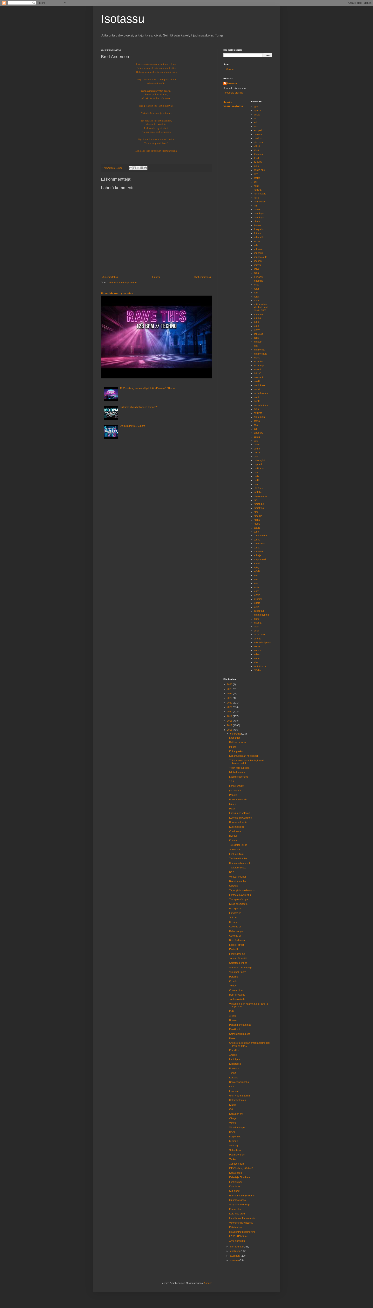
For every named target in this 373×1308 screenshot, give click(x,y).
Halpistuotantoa (237, 1100)
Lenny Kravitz (236, 786)
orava (257, 421)
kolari (257, 288)
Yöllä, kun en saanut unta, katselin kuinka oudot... (247, 762)
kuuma (257, 318)
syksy (257, 567)
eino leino (259, 142)
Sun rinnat (234, 1191)
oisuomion (259, 417)
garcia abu (259, 170)
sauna (257, 539)
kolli (256, 292)
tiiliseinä (258, 599)
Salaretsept (235, 1150)
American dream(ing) (240, 967)
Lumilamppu (235, 1182)
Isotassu (122, 18)
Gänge (232, 1118)
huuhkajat (259, 217)
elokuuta (234, 1260)
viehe (257, 658)
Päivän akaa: (236, 1227)
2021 (230, 707)
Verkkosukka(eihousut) (241, 1222)
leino (256, 326)
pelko (257, 444)
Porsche (233, 976)
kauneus (258, 253)
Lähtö (232, 1086)
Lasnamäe (235, 737)
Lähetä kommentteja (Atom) (122, 282)
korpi (256, 296)
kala (256, 245)
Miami (232, 804)
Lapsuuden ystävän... (240, 813)
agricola (258, 110)
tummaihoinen (261, 614)
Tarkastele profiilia (233, 92)
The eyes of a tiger (239, 899)
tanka (257, 587)
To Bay (232, 985)
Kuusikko (234, 1050)
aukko (257, 122)
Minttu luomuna (237, 772)
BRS (231, 872)
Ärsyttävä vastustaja (239, 1204)
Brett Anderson (237, 940)
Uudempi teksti (110, 277)
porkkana (259, 468)
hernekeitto (260, 201)
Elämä (232, 1104)
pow (256, 472)
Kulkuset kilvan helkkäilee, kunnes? (139, 407)
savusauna (259, 543)
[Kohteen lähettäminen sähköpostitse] (131, 168)
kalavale (258, 249)
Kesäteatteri (235, 1173)
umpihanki (259, 634)
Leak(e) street (236, 945)
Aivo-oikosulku (237, 1241)
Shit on (233, 917)
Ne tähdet (234, 922)
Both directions (237, 994)
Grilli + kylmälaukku (239, 1095)
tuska (256, 619)
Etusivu (156, 277)
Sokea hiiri (235, 849)
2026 (230, 684)
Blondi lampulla (237, 881)
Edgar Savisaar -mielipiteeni (244, 756)
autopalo (258, 130)
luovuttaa (258, 361)
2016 (230, 730)
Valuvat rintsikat (237, 876)
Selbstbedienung (238, 963)
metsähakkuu (261, 393)
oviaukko (258, 432)
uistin (256, 626)
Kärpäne (233, 1077)
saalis (257, 527)
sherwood (259, 551)
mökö (257, 409)
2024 (230, 693)
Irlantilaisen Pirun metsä (242, 1218)
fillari (256, 150)
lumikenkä (259, 349)
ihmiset (257, 225)
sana (256, 531)
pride (256, 476)
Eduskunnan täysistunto (241, 1195)
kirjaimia (258, 280)
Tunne (232, 1073)
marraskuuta (236, 1246)
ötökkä (257, 670)
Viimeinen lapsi (237, 1127)
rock (256, 500)
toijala (257, 603)
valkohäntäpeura (263, 642)
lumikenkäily (260, 353)
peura (257, 448)
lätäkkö (257, 373)
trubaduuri (259, 611)
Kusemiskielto (236, 827)
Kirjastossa (235, 1064)
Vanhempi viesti (202, 277)
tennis (257, 595)
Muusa (232, 747)
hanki (257, 186)
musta (257, 401)
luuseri (257, 369)
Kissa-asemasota (238, 904)
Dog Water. (235, 1136)
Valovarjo (234, 1145)
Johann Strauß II (238, 958)
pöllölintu (258, 488)
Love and (234, 1091)
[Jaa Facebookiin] (142, 168)
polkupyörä (260, 460)
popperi (258, 464)
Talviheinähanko (238, 858)
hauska (257, 189)
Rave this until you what (117, 293)
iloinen (257, 233)
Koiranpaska (236, 751)
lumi (256, 345)
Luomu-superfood (238, 776)
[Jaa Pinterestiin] (145, 168)
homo (257, 209)
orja (256, 425)
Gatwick (233, 886)
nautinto (258, 413)
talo (256, 579)
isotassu (232, 83)
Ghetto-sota (235, 831)
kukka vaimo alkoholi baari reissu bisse (261, 307)
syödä (257, 571)
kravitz (257, 300)
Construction (236, 990)
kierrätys (258, 277)
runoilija (258, 516)
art (255, 118)
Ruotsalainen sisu (238, 799)
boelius (257, 138)
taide (256, 575)
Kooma (233, 840)
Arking (232, 1015)
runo (256, 512)
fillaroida (258, 154)
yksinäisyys (260, 666)
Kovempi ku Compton (240, 817)
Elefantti (233, 949)
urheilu (257, 638)
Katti (231, 1011)
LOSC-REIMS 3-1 (238, 1236)
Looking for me (237, 954)
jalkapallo (259, 237)
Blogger (207, 1283)
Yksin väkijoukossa (239, 768)
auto (256, 126)
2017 (230, 725)
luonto (257, 357)
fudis (256, 166)
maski (257, 381)
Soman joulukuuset (239, 1034)
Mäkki (232, 808)
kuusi (256, 322)
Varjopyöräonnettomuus (241, 890)
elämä (257, 146)
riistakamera (260, 496)
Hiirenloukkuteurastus (240, 863)
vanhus (257, 650)
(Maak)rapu (235, 790)
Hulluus (233, 835)
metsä (257, 389)
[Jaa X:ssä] (138, 168)
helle (256, 197)
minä (256, 397)
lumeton (258, 341)
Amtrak (233, 1055)
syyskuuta (235, 1255)
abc (256, 106)
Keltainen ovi (236, 1114)
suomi (257, 563)
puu (256, 484)
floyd (256, 158)
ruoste (257, 523)
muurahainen (261, 405)
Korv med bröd (237, 1213)
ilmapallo (258, 229)
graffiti (257, 178)
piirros (257, 452)
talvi (256, 583)
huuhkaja (259, 213)
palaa (257, 436)
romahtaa (259, 508)
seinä (257, 547)
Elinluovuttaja (236, 854)
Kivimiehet (234, 1186)
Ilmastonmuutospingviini (242, 1232)
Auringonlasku (237, 1163)
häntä (257, 221)
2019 (230, 716)
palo (256, 440)
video (257, 654)
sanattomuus (260, 535)
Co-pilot (233, 981)
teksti (256, 591)
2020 (230, 711)
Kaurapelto (235, 1209)
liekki (256, 338)
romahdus (259, 504)
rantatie (258, 492)
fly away (258, 162)
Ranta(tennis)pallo (239, 1082)
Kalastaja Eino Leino (240, 1177)
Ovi (231, 1109)
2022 (230, 702)
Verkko (232, 1123)
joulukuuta (235, 733)
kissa (256, 284)
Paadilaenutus (237, 1154)
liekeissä (258, 334)
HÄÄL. (232, 1132)
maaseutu (259, 377)
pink (256, 456)
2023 (230, 698)
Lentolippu (235, 1059)
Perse (232, 1038)
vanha (257, 646)
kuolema (258, 314)
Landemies (235, 913)
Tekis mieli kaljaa (238, 845)
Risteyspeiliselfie (238, 822)
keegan (258, 261)
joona (257, 241)
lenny (257, 330)
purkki (257, 480)
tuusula (257, 622)
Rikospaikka (235, 908)
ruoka (257, 520)
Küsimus (233, 1141)
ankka (257, 114)
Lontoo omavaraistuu (240, 895)
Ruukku (233, 1020)
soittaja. (258, 555)
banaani (258, 134)
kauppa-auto (260, 257)
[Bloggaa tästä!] (134, 168)
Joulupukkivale (237, 999)
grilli (256, 181)
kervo (257, 269)
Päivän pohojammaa (240, 1025)
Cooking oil (235, 926)
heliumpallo (260, 193)
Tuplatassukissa (237, 867)
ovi (255, 429)
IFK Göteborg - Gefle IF (241, 1168)
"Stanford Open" (237, 972)
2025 (230, 689)
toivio (256, 607)
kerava (257, 265)
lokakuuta (235, 1251)
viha (256, 662)
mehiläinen (260, 385)
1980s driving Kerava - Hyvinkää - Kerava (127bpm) (147, 388)
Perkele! (233, 795)
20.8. (231, 781)
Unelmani (234, 1068)
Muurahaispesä (237, 1200)
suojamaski (260, 559)
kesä (256, 272)
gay (256, 174)
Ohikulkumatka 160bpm (132, 426)
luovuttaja (259, 365)
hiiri (256, 205)
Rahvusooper (236, 931)
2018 (230, 720)
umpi (256, 630)
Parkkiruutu (235, 1029)
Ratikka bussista (238, 742)
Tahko (232, 1159)
